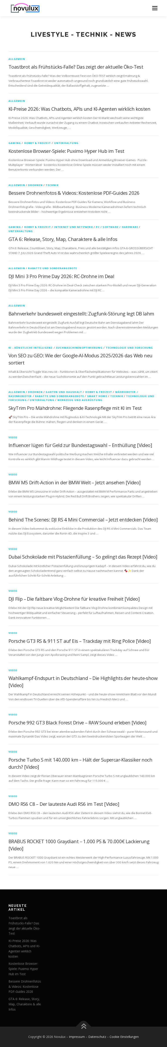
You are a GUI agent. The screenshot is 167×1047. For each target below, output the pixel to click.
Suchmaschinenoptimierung (79, 347)
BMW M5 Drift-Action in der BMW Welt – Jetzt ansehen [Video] (74, 482)
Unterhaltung (66, 143)
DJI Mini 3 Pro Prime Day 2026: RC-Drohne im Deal (61, 276)
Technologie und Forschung (129, 347)
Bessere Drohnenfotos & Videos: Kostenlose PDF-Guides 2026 (74, 193)
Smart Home (97, 396)
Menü (155, 8)
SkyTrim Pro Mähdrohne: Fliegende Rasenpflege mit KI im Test (75, 408)
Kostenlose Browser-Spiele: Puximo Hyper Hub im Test (66, 151)
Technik (52, 185)
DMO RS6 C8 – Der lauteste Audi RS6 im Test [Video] (63, 804)
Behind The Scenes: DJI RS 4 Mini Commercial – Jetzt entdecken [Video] (83, 519)
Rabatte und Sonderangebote (52, 268)
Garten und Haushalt (64, 392)
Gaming (14, 143)
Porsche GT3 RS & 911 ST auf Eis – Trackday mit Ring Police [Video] (79, 641)
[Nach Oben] (83, 1026)
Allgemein (16, 59)
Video (12, 437)
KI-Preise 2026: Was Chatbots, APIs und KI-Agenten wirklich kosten (79, 109)
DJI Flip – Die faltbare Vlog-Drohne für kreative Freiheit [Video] (74, 598)
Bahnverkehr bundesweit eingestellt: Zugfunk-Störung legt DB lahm (81, 313)
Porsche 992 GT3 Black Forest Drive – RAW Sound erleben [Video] (77, 722)
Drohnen (35, 185)
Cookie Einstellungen (124, 1037)
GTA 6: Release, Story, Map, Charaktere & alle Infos (62, 239)
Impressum (77, 1037)
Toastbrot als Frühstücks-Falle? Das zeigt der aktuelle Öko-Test (75, 66)
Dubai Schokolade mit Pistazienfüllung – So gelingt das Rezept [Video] (82, 556)
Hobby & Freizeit (37, 143)
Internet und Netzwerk (73, 227)
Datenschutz (97, 1037)
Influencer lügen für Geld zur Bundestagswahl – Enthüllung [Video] (80, 445)
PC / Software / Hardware (117, 227)
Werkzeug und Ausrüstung (79, 400)
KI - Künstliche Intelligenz (30, 347)
